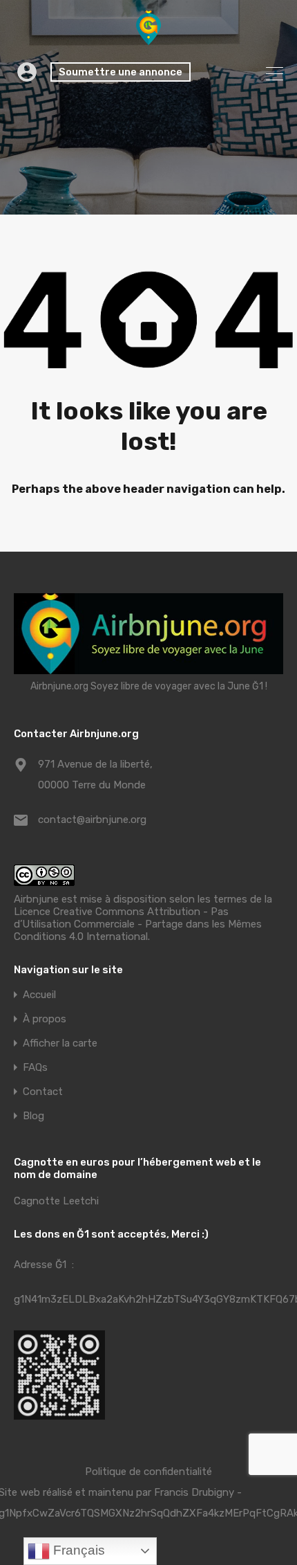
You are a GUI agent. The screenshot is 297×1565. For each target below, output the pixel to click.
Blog (33, 1116)
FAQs (35, 1067)
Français (77, 1550)
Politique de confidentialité (148, 1471)
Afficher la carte (60, 1043)
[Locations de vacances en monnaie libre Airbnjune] (148, 39)
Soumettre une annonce (120, 72)
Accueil (39, 995)
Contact (43, 1092)
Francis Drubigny (194, 1492)
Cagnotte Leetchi (56, 1201)
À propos (44, 1019)
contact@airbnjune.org (92, 819)
